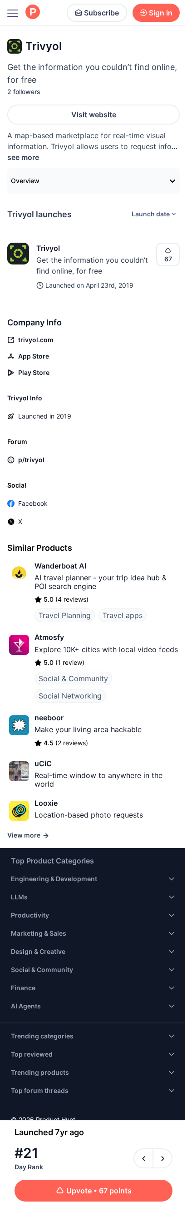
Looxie (46, 803)
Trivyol (48, 248)
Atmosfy (49, 637)
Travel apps (123, 615)
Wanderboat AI (60, 565)
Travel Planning (65, 615)
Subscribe (101, 12)
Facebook (33, 503)
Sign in (160, 12)
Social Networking (70, 695)
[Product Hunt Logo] (32, 12)
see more (23, 157)
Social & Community (73, 678)
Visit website (93, 114)
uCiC (43, 763)
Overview (25, 181)
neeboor (49, 717)
